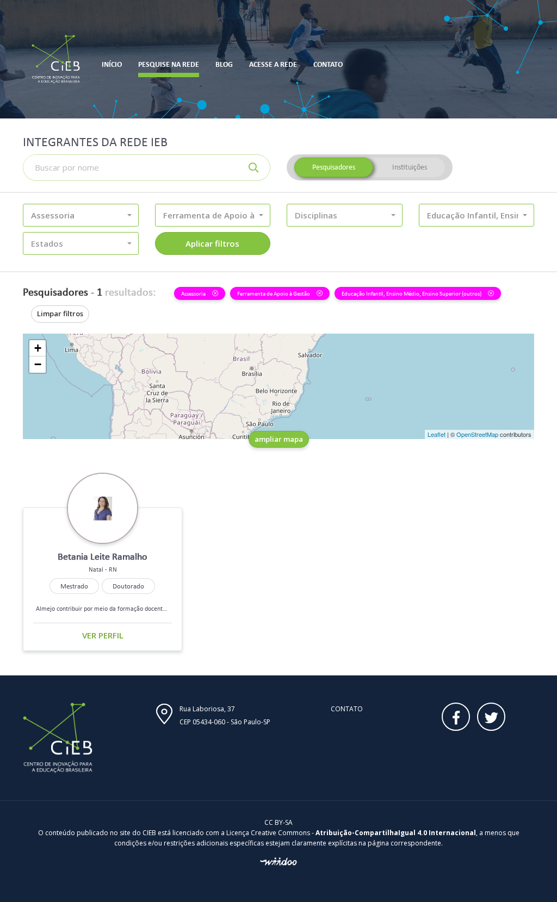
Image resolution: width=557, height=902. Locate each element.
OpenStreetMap (477, 434)
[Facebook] (456, 717)
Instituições (409, 167)
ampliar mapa (279, 439)
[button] (81, 215)
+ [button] (37, 348)
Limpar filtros (60, 313)
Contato (347, 708)
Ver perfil (102, 635)
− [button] (37, 364)
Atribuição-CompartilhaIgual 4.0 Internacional (395, 832)
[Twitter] (491, 717)
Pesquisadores (333, 167)
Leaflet (436, 434)
